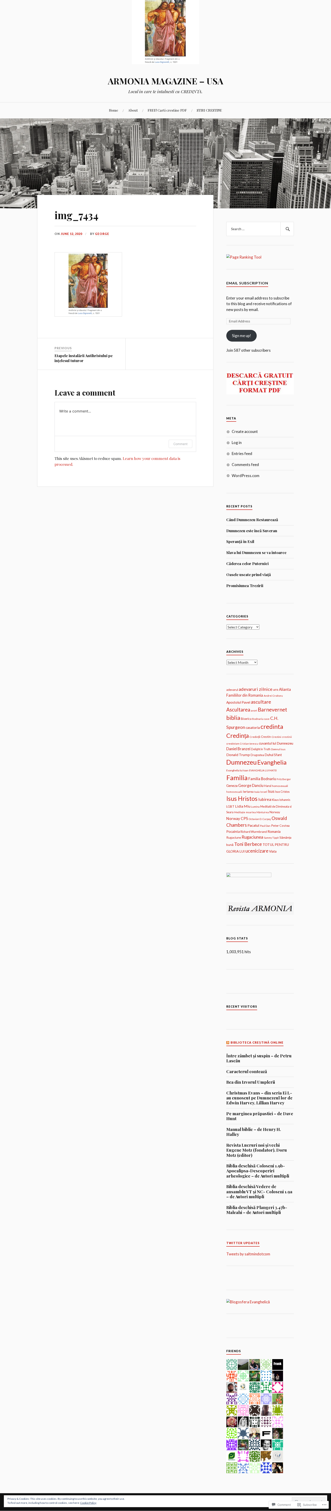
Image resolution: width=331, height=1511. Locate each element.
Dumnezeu (241, 762)
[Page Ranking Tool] (243, 257)
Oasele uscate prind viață (248, 574)
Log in (237, 442)
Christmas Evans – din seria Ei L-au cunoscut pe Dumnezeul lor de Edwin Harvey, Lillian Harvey (259, 1098)
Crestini (276, 737)
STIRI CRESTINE (209, 110)
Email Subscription (247, 283)
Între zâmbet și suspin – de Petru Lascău (259, 1058)
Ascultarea (238, 710)
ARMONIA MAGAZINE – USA (165, 81)
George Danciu (250, 785)
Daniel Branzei (238, 748)
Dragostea (257, 755)
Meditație (239, 812)
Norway (275, 812)
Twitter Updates (243, 1243)
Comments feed (245, 464)
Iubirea (264, 799)
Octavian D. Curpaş (260, 818)
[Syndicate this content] (228, 1042)
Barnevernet (272, 709)
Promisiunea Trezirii (244, 585)
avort (254, 710)
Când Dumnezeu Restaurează (252, 519)
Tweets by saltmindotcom (248, 1254)
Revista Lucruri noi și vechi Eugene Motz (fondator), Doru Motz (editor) (256, 1150)
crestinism (232, 743)
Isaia (257, 791)
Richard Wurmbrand (253, 831)
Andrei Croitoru (273, 695)
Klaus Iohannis (281, 800)
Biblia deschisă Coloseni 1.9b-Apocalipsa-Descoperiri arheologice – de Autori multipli (257, 1170)
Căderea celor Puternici (247, 563)
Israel (263, 791)
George (102, 234)
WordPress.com (245, 475)
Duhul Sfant (273, 755)
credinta (272, 726)
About (133, 110)
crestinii (287, 736)
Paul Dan (265, 825)
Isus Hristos (242, 798)
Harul (267, 786)
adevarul (232, 689)
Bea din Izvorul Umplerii (250, 1082)
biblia (233, 717)
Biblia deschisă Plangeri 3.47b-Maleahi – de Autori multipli (256, 1210)
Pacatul (253, 825)
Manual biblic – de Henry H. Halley (253, 1132)
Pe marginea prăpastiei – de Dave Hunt (259, 1116)
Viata (273, 851)
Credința (237, 735)
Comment (180, 444)
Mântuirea (262, 812)
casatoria (253, 727)
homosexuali (280, 786)
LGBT (230, 806)
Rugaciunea (252, 837)
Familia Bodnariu (262, 779)
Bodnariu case (261, 718)
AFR (275, 689)
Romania (274, 831)
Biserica (246, 719)
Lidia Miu (242, 806)
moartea (251, 812)
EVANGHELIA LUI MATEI (263, 770)
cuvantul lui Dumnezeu (276, 743)
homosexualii (234, 791)
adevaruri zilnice (255, 689)
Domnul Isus (278, 749)
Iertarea (248, 791)
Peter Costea (280, 825)
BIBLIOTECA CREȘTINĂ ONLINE (257, 1042)
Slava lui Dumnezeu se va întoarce (256, 552)
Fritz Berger (284, 779)
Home (113, 110)
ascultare (261, 702)
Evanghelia (272, 762)
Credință (254, 737)
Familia (237, 777)
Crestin (266, 737)
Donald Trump (238, 754)
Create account (245, 431)
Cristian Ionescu (249, 743)
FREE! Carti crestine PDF (167, 110)
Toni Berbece (248, 844)
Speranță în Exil (240, 541)
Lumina (255, 806)
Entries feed (242, 453)
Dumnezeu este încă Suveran (251, 530)
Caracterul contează (246, 1071)
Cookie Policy (88, 1502)
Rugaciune (233, 837)
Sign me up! (241, 335)
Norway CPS (237, 818)
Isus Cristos (282, 791)
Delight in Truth (260, 749)
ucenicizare (256, 850)
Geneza (232, 786)
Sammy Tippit (271, 837)
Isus (271, 791)
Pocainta (233, 831)
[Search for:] (260, 229)
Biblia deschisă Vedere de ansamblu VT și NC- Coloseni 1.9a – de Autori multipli (259, 1191)
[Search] (287, 229)
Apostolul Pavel (238, 702)
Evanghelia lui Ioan (237, 770)
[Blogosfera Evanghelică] (248, 1301)
